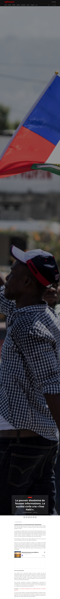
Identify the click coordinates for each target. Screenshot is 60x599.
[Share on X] (36, 517)
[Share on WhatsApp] (31, 517)
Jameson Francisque (28, 512)
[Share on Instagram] (29, 517)
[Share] (24, 517)
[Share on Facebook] (26, 517)
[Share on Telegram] (33, 517)
